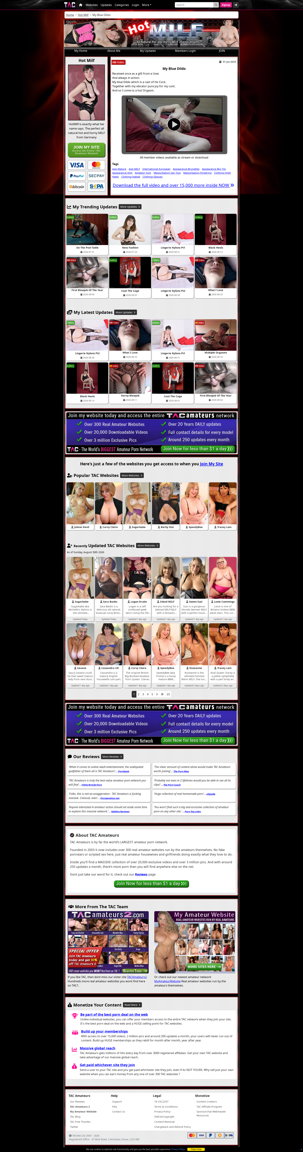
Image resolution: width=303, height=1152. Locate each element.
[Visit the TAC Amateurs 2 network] (108, 943)
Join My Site (211, 464)
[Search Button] (216, 5)
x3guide (211, 793)
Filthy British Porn (92, 784)
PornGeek (123, 771)
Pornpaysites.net (110, 798)
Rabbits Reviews (120, 811)
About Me (113, 51)
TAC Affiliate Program (209, 1106)
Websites (92, 5)
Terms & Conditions (166, 1106)
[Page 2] (156, 694)
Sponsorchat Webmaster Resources (211, 1113)
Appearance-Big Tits (214, 169)
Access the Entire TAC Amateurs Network (86, 150)
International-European (156, 169)
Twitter (74, 1126)
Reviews (141, 874)
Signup (226, 4)
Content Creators (207, 1101)
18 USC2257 (161, 1101)
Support (117, 1101)
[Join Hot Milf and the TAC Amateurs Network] (76, 165)
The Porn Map (181, 771)
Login (135, 5)
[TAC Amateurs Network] (70, 5)
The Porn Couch (172, 784)
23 (168, 694)
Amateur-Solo (143, 172)
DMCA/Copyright (164, 1116)
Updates (106, 5)
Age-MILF (134, 169)
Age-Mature (119, 169)
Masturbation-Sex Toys (167, 172)
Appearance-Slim (122, 172)
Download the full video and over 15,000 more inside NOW (171, 185)
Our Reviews (77, 1101)
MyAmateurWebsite (167, 981)
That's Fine (196, 1149)
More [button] (145, 5)
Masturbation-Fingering (197, 172)
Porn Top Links (193, 811)
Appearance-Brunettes (186, 169)
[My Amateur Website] (194, 943)
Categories (122, 5)
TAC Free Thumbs (80, 1121)
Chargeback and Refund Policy (172, 1126)
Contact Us (118, 1111)
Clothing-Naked (130, 176)
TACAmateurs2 (137, 977)
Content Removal (164, 1121)
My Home (80, 51)
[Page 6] (162, 694)
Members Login (185, 51)
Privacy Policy (177, 1149)
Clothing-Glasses (153, 176)
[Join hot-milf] (174, 124)
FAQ (114, 1106)
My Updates (148, 51)
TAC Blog (75, 1116)
